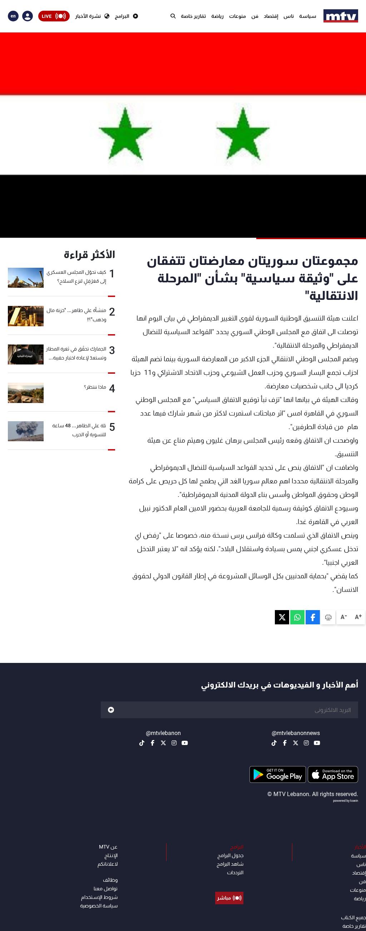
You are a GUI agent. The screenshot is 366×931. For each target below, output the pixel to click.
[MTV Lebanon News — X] (295, 743)
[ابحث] (172, 16)
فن (254, 16)
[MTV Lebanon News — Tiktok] (274, 743)
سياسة (307, 16)
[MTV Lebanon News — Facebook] (285, 743)
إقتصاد (271, 16)
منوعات (237, 16)
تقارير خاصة (193, 16)
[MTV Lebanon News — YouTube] (317, 743)
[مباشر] (229, 881)
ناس (288, 16)
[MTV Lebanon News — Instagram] (306, 743)
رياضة (217, 16)
